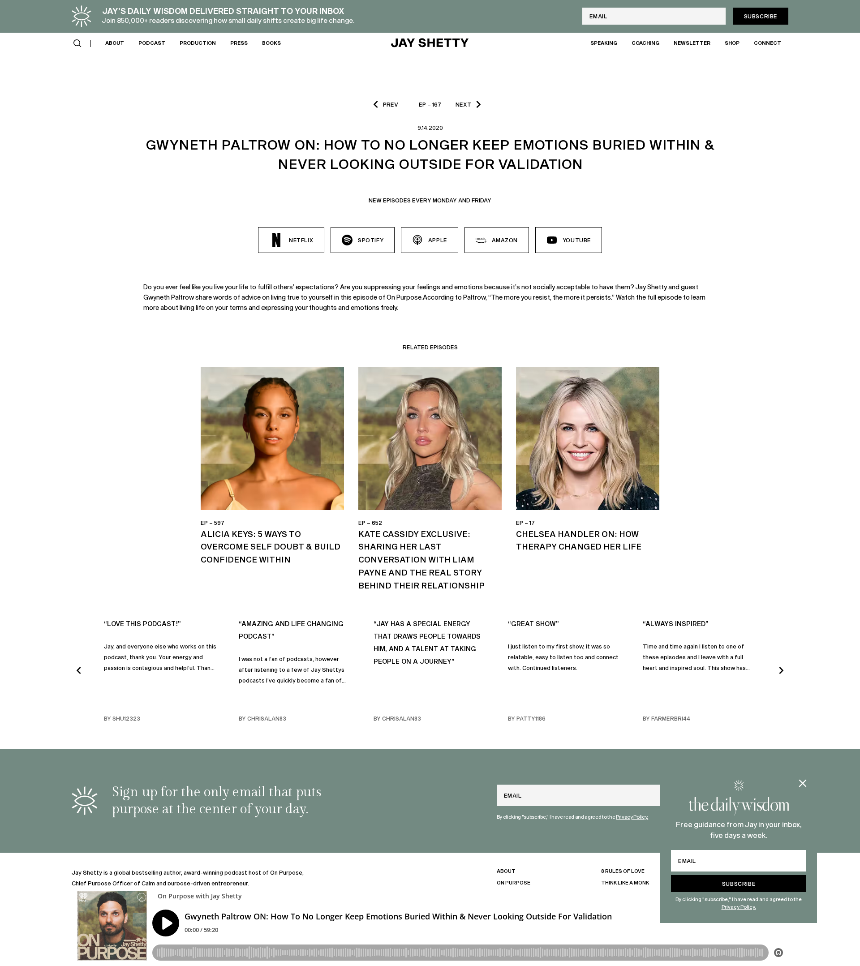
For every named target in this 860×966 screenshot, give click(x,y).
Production (198, 43)
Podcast (151, 43)
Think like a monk (625, 882)
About (114, 43)
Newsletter (692, 43)
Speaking (603, 43)
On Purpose (513, 882)
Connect (767, 43)
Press (239, 43)
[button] (77, 43)
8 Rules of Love (623, 871)
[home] (430, 43)
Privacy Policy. (739, 907)
